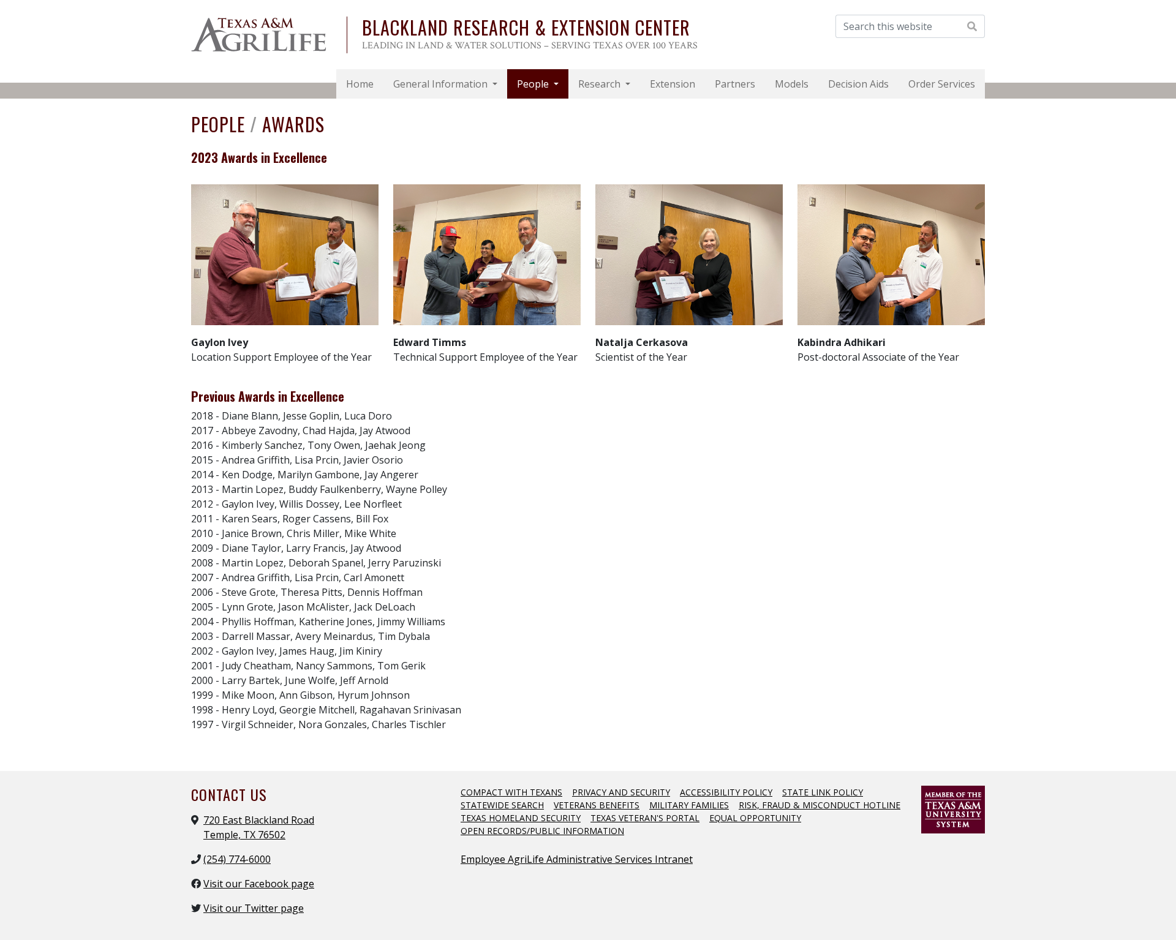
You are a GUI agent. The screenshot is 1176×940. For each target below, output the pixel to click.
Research (600, 84)
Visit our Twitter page (253, 908)
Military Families (689, 805)
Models (792, 84)
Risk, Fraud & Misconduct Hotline (819, 805)
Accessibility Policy (726, 792)
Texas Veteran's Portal (644, 818)
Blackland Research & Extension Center (526, 27)
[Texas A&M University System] (953, 808)
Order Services (941, 84)
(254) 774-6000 (237, 859)
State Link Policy (822, 792)
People (534, 84)
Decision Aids (858, 84)
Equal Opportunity (755, 818)
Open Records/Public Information (542, 831)
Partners (735, 84)
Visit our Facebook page (258, 883)
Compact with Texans (511, 792)
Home (360, 84)
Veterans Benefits (596, 805)
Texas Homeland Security (521, 818)
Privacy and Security (621, 792)
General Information (441, 84)
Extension (672, 84)
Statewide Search (502, 805)
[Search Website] (972, 26)
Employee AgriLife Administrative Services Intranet (577, 859)
